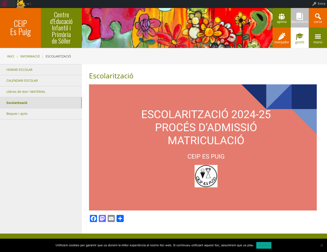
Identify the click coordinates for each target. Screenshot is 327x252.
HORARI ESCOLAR (19, 69)
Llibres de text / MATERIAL (25, 91)
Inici (10, 56)
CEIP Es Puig (20, 27)
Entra (321, 3)
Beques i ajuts (17, 113)
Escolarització (16, 103)
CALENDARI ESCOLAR (22, 80)
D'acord (263, 245)
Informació (30, 56)
